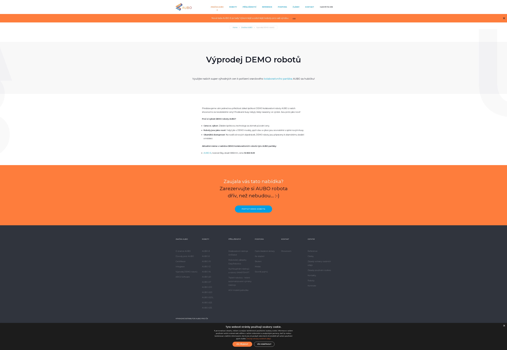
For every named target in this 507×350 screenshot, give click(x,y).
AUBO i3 (206, 251)
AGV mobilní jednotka (238, 290)
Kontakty (312, 275)
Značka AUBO (217, 7)
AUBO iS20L (207, 297)
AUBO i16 (206, 272)
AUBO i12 (206, 266)
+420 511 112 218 (326, 7)
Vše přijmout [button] (242, 344)
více (294, 18)
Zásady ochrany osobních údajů (259, 338)
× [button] (504, 326)
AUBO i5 (207, 153)
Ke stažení (259, 256)
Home (235, 27)
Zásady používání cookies (319, 270)
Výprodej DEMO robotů (186, 272)
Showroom (286, 251)
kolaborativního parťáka (278, 78)
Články (296, 7)
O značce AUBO (183, 251)
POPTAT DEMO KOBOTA (253, 209)
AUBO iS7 (206, 282)
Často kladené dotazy (265, 251)
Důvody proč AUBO (185, 256)
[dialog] (253, 336)
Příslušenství (249, 7)
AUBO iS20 (207, 292)
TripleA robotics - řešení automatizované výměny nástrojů (240, 281)
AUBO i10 (206, 261)
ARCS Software (183, 277)
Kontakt (309, 7)
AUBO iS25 (207, 302)
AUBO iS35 (207, 308)
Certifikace (181, 261)
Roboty (233, 7)
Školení (258, 261)
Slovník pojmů (261, 272)
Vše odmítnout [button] (264, 344)
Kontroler (312, 286)
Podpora (282, 7)
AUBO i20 (206, 277)
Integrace (180, 266)
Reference (267, 7)
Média (257, 266)
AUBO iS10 (207, 287)
